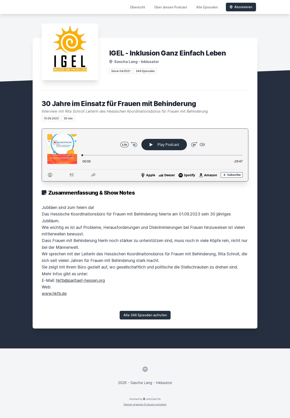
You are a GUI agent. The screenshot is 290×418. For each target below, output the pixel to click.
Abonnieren (243, 7)
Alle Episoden (207, 7)
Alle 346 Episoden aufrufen (145, 315)
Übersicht (137, 7)
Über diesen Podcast (170, 7)
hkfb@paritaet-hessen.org (80, 280)
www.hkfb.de (54, 293)
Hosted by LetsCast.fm (145, 399)
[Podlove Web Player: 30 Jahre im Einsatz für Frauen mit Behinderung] (145, 155)
